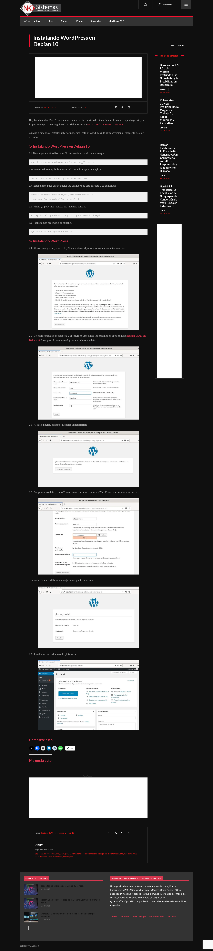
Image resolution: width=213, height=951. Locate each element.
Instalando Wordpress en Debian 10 (57, 833)
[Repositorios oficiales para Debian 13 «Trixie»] (31, 889)
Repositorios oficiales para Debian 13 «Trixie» (62, 886)
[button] (145, 4)
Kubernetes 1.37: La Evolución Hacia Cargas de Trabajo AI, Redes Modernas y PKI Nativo (169, 112)
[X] (115, 107)
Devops (163, 128)
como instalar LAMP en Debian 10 (105, 124)
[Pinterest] (122, 107)
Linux (171, 45)
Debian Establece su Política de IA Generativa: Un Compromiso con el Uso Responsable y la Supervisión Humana (169, 158)
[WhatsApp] (129, 107)
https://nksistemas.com (44, 850)
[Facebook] (109, 107)
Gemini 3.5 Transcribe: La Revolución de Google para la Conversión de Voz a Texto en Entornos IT (168, 196)
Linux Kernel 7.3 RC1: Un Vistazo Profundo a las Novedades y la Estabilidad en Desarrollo (169, 75)
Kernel (163, 89)
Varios (181, 45)
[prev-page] (25, 928)
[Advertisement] (88, 77)
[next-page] (30, 928)
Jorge (39, 844)
